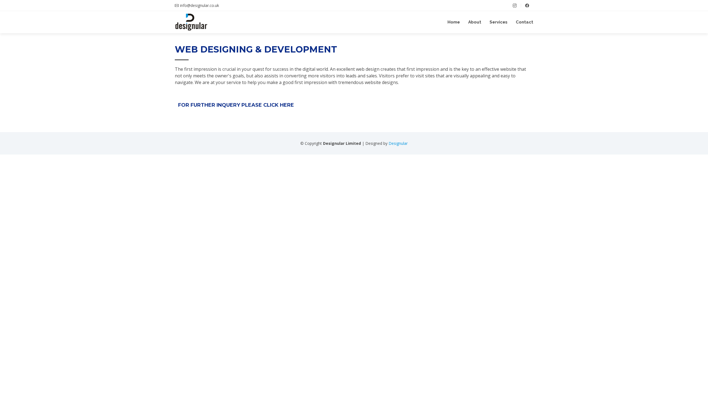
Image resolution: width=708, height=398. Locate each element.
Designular (398, 143)
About (474, 22)
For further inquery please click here (236, 105)
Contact (524, 22)
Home (453, 22)
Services (498, 22)
